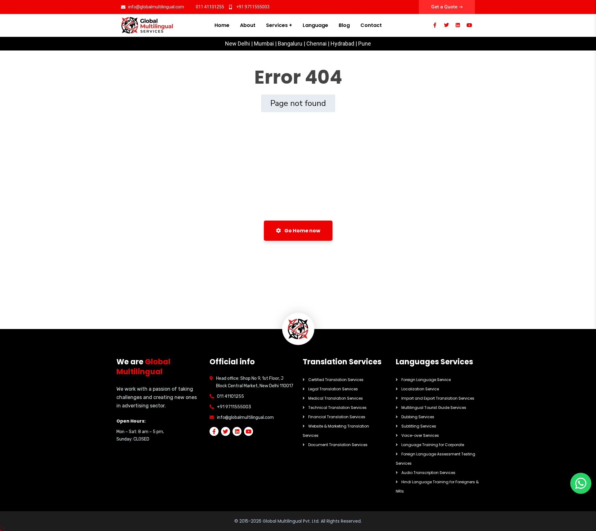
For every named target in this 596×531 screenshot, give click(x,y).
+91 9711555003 (234, 407)
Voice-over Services (420, 435)
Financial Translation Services (336, 416)
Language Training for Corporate (432, 444)
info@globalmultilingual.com (245, 417)
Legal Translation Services (333, 389)
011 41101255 (230, 396)
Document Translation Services (338, 444)
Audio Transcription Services (428, 472)
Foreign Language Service (426, 379)
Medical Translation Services (335, 398)
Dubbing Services (417, 416)
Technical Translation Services (337, 407)
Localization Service (420, 389)
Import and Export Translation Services (437, 398)
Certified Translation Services (335, 379)
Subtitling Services (418, 426)
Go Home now (301, 230)
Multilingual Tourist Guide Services (433, 407)
